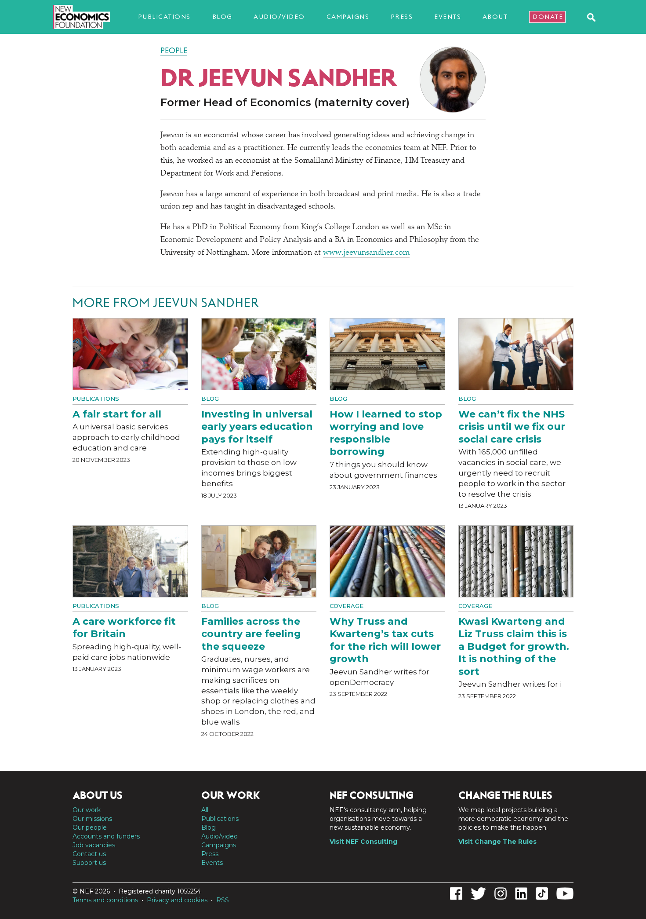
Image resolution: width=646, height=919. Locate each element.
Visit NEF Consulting (363, 842)
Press (402, 16)
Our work (87, 810)
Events (447, 16)
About (495, 16)
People (173, 50)
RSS (222, 900)
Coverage (346, 605)
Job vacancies (94, 845)
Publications (164, 16)
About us (98, 795)
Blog (222, 16)
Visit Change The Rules (497, 842)
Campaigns (348, 16)
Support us (89, 863)
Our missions (92, 819)
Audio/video (279, 16)
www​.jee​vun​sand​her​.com (366, 253)
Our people (90, 827)
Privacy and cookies (177, 900)
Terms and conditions (105, 900)
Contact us (89, 854)
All (204, 810)
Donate (548, 16)
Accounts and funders (106, 836)
